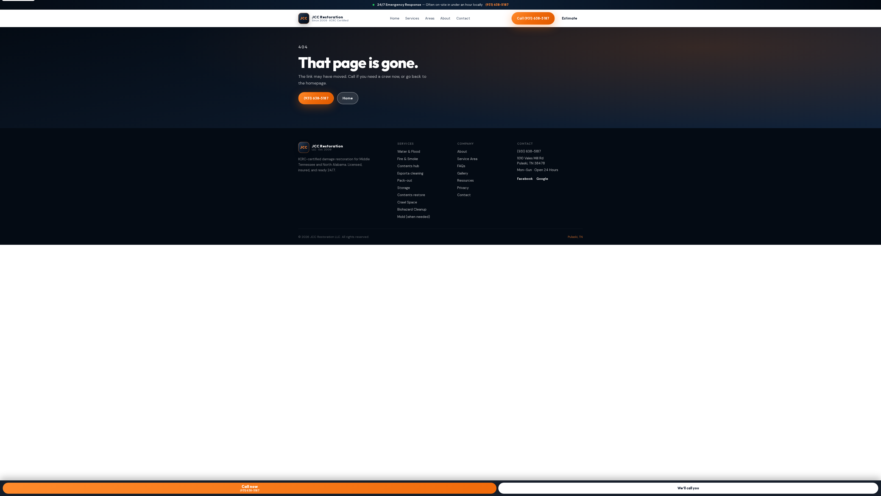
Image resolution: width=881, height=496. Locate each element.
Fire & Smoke (407, 159)
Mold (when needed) (413, 216)
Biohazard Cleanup (412, 209)
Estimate (569, 18)
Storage (403, 188)
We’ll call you (688, 488)
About (445, 18)
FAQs (461, 166)
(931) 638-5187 (497, 5)
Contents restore (411, 195)
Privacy (463, 188)
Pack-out (404, 180)
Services (412, 18)
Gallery (462, 173)
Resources (465, 180)
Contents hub (408, 166)
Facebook (525, 179)
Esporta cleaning (410, 173)
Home (394, 18)
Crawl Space (407, 202)
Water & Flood (408, 151)
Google (542, 179)
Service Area (467, 159)
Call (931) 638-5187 (533, 18)
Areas (430, 18)
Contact (463, 18)
